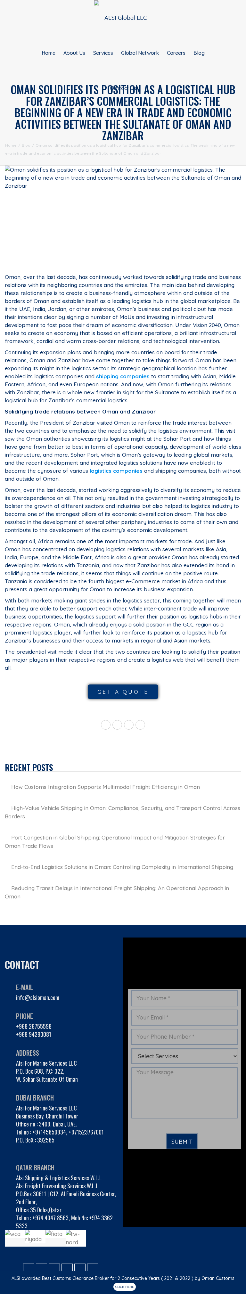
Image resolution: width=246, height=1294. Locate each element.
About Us (74, 53)
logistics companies (116, 470)
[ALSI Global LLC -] (123, 17)
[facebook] (106, 725)
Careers (176, 53)
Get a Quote (123, 691)
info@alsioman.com (37, 997)
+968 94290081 (33, 1034)
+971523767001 (86, 1132)
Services (103, 53)
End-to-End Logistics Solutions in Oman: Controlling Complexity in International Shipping (122, 867)
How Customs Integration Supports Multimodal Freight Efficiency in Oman (105, 786)
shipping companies (123, 376)
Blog (199, 53)
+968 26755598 (34, 1026)
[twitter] (117, 725)
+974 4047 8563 (50, 1218)
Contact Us (123, 88)
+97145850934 (49, 1132)
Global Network (140, 53)
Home (48, 53)
